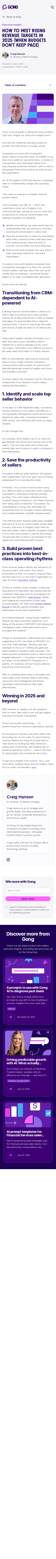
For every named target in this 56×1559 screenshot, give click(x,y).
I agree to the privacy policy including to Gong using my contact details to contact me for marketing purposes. (29, 910)
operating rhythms (27, 580)
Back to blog (14, 16)
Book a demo (28, 899)
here (33, 767)
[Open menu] (52, 7)
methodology (34, 597)
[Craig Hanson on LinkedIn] (8, 860)
